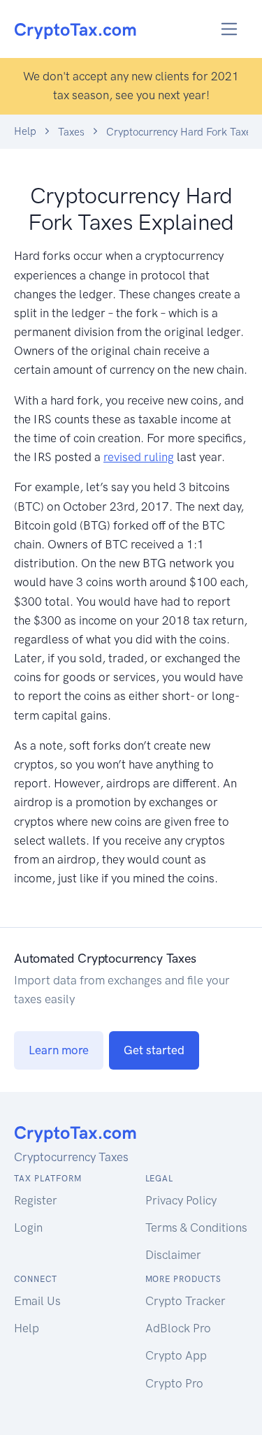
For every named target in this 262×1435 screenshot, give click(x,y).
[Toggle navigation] (229, 29)
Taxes (71, 132)
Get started (154, 1050)
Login (28, 1227)
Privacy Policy (181, 1200)
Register (35, 1200)
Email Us (37, 1301)
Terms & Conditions (196, 1227)
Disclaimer (173, 1255)
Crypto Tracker (185, 1301)
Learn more (59, 1050)
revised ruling (138, 457)
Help (25, 131)
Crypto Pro (174, 1383)
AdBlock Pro (178, 1328)
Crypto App (176, 1355)
